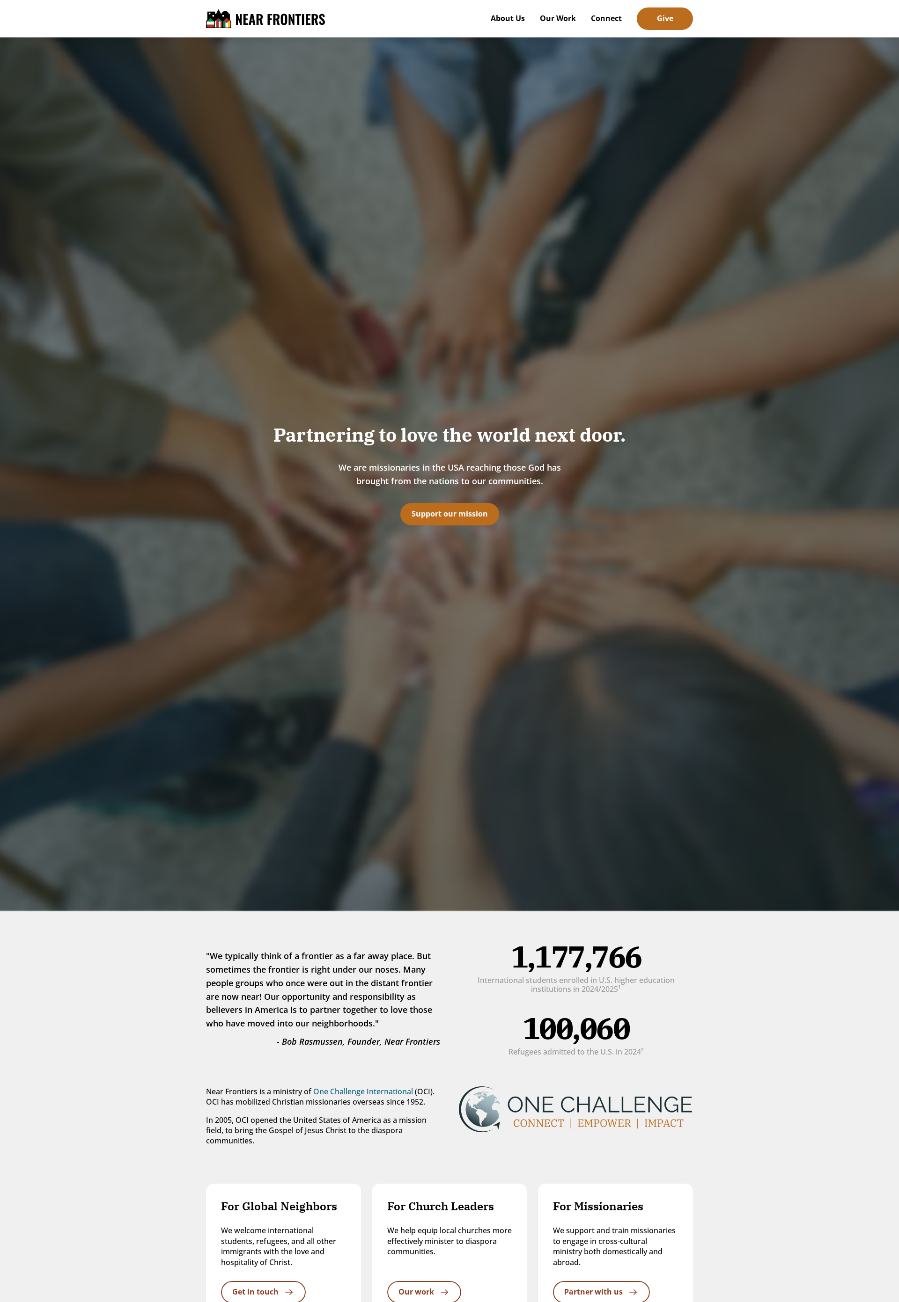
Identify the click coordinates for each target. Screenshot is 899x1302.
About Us (508, 18)
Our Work (558, 18)
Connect (606, 18)
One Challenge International (363, 1091)
